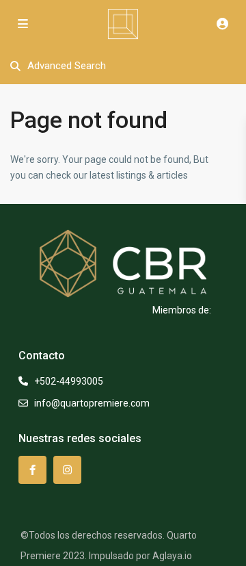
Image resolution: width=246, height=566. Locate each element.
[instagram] (67, 470)
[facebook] (32, 470)
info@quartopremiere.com (92, 403)
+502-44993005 (68, 381)
